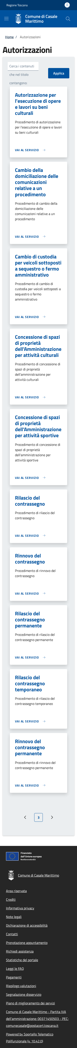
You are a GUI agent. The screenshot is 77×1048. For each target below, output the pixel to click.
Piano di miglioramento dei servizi (30, 1003)
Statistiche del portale (22, 960)
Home (9, 37)
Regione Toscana (17, 5)
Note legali (14, 916)
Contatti (12, 934)
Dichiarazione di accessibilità (26, 925)
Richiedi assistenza (20, 951)
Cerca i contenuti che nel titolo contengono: (21, 74)
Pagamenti (14, 977)
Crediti (11, 899)
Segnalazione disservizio (23, 994)
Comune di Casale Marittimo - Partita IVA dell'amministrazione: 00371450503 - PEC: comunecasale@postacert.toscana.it (37, 1018)
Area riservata (16, 890)
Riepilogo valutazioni (21, 985)
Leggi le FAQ (15, 968)
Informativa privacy (20, 908)
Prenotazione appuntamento (26, 942)
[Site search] (68, 18)
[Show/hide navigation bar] (6, 18)
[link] (31, 150)
